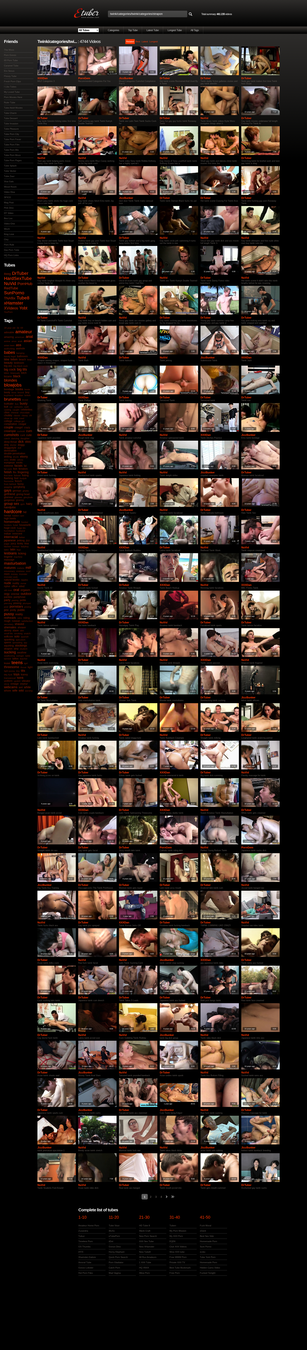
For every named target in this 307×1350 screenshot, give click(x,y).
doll (19, 448)
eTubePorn (114, 1236)
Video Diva (9, 192)
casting (7, 409)
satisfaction (27, 621)
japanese (10, 540)
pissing (17, 603)
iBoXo (112, 1231)
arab (20, 341)
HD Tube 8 (144, 1225)
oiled (21, 586)
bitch (24, 373)
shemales (10, 627)
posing (27, 606)
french (18, 481)
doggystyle (10, 447)
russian (16, 621)
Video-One (9, 223)
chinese (15, 412)
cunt (22, 435)
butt (6, 406)
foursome (9, 481)
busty (24, 403)
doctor (13, 445)
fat (25, 465)
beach (22, 359)
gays (7, 490)
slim (22, 630)
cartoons (18, 407)
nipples (24, 580)
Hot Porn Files (85, 1273)
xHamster (13, 303)
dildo (28, 441)
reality (19, 614)
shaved (19, 624)
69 (21, 328)
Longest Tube (175, 30)
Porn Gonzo (10, 55)
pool (6, 606)
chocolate (25, 412)
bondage (9, 389)
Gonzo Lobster (85, 1267)
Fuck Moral (205, 1225)
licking (22, 553)
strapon (8, 648)
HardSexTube (18, 278)
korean (16, 546)
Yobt (23, 308)
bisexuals (15, 373)
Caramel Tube (11, 65)
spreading (17, 642)
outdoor (26, 593)
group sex (11, 504)
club (16, 418)
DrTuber (20, 273)
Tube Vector (10, 171)
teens (17, 662)
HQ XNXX (144, 1267)
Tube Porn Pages (13, 160)
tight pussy (9, 671)
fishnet (17, 475)
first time (8, 475)
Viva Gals (9, 181)
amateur (23, 331)
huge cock (10, 527)
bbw (6, 359)
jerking (21, 540)
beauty (8, 362)
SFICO (7, 197)
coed (21, 418)
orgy (7, 593)
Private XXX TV (177, 1262)
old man (8, 590)
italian (22, 537)
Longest (154, 41)
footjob (23, 478)
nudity (15, 583)
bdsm (14, 359)
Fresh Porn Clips (12, 81)
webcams (10, 687)
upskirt (17, 681)
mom (7, 574)
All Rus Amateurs (147, 1257)
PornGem (84, 78)
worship (29, 690)
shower (22, 627)
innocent (17, 533)
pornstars (16, 606)
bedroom (19, 362)
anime (7, 341)
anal (29, 336)
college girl (19, 421)
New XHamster (146, 1246)
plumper (27, 603)
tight (30, 667)
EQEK (172, 1241)
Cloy (6, 239)
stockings (21, 645)
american (19, 337)
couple (8, 427)
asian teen (9, 345)
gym (22, 504)
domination (10, 450)
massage (9, 559)
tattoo (15, 658)
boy (27, 392)
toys (17, 674)
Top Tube (133, 30)
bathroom (22, 356)
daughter (25, 438)
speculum (20, 639)
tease (7, 663)
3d (18, 328)
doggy (21, 445)
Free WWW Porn (178, 1257)
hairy (29, 503)
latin (12, 549)
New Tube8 (145, 1252)
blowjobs (13, 385)
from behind (10, 484)
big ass (8, 366)
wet (21, 687)
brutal (25, 400)
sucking (10, 652)
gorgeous (9, 500)
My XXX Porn (176, 1236)
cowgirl (19, 427)
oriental (15, 594)
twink (20, 677)
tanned (7, 658)
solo (17, 636)
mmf (28, 571)
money (14, 574)
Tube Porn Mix (11, 150)
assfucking (9, 348)
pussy (9, 614)
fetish (8, 472)
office (15, 586)
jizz (28, 540)
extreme (8, 465)
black (16, 376)
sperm (7, 642)
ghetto (26, 490)
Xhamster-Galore (87, 1257)
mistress (20, 571)
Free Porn (174, 1273)
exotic (19, 462)
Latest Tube (152, 30)
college (8, 421)
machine (18, 557)
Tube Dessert (11, 118)
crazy (27, 427)
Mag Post (9, 202)
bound (21, 392)
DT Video (8, 213)
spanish (25, 636)
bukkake (9, 403)
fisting (25, 475)
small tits (8, 633)
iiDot (111, 1241)
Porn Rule (9, 244)
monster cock (11, 577)
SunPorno (14, 292)
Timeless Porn (85, 1241)
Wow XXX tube (177, 1252)
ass (18, 345)
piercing (8, 603)
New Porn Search (148, 1236)
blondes (10, 380)
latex (6, 549)
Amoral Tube (84, 1262)
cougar (22, 424)
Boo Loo (8, 218)
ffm (14, 472)
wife (14, 690)
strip (16, 648)
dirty (6, 445)
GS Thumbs (84, 1246)
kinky (20, 543)
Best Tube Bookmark (180, 1267)
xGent (203, 1231)
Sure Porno (205, 1246)
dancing (15, 438)
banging (20, 353)
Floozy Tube (10, 76)
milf (28, 568)
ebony (24, 456)
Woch (7, 229)
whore (7, 690)
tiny (18, 671)
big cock (10, 369)
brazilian (19, 395)
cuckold (21, 431)
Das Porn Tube (11, 250)
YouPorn (8, 312)
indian (7, 533)
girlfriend (9, 494)
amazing (9, 337)
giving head (23, 494)
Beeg (7, 273)
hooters (8, 525)
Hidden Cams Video (210, 1267)
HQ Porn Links (11, 255)
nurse (23, 583)
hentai (7, 515)
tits (23, 670)
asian (28, 341)
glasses (18, 497)
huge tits (21, 528)
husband (20, 531)
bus (17, 403)
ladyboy (25, 546)
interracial (11, 537)
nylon (7, 586)
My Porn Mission (177, 1231)
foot (16, 478)
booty (7, 392)
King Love (9, 234)
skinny (7, 630)
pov (6, 610)
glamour (8, 497)
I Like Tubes (10, 86)
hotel (15, 525)
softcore (8, 636)
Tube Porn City (11, 134)
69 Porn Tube (11, 60)
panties (8, 597)
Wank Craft (144, 1231)
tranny (24, 674)
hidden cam (18, 515)
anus (14, 341)
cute (29, 435)
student (23, 648)
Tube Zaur (9, 176)
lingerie (8, 556)
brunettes (12, 399)
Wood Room (10, 186)
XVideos (11, 308)
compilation (10, 424)
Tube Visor (114, 1225)
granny (20, 500)
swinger (20, 655)
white (27, 687)
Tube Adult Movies (13, 107)
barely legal (10, 356)
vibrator (26, 681)
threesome (11, 667)
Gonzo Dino (115, 1246)
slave (16, 630)
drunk (16, 456)
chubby (8, 415)
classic (17, 415)
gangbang (19, 486)
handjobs (10, 507)
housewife (25, 525)
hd (24, 512)
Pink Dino (9, 208)
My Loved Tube (12, 92)
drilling (8, 456)
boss (14, 392)
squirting (9, 645)
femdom (23, 468)
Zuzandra (83, 1231)
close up (8, 418)
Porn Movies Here (13, 97)
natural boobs (12, 579)
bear (29, 359)
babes (9, 352)
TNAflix (9, 298)
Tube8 (23, 297)
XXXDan (42, 78)
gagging (8, 487)
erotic (13, 459)
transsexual (10, 678)
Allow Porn (144, 1273)
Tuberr (172, 1225)
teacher (24, 658)
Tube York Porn (208, 1257)
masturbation (15, 563)
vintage (14, 683)
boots (27, 389)
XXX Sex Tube (146, 1241)
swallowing (9, 655)
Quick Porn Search (118, 1257)
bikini (6, 373)
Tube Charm (10, 113)
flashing (8, 478)
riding (26, 618)
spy (25, 642)
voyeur (24, 683)
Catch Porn (114, 1267)
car (11, 407)
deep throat (10, 441)
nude (7, 583)
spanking (9, 639)
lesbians (10, 553)
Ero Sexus (9, 71)
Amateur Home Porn (88, 1225)
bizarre (8, 376)
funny (20, 484)
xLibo (202, 1252)
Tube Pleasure (11, 129)
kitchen (7, 546)
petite (23, 600)
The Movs (9, 50)
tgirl (26, 663)
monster (23, 574)
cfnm (6, 412)
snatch (27, 633)
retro (19, 618)
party (7, 600)
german (17, 490)
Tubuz (81, 1236)
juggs (6, 543)
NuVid (10, 283)
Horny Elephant (116, 1252)
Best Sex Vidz (207, 1236)
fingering (23, 472)
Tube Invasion (11, 123)
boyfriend (8, 395)
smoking (18, 633)
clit (30, 415)
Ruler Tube (9, 102)
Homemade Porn (208, 1241)
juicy (13, 543)
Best (138, 41)
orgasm (25, 590)
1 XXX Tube (145, 1262)
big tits (22, 369)
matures (10, 567)
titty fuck (8, 674)
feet (15, 468)
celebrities (26, 409)
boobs (19, 389)
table (27, 655)
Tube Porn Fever (12, 139)
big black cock (20, 366)
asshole (20, 348)
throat (23, 667)
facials (18, 465)
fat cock (8, 469)
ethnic (20, 460)
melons (20, 568)
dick (21, 441)
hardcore (13, 511)
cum (29, 431)
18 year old (9, 328)
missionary (9, 571)
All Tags (195, 30)
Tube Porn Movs (12, 155)
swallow (21, 652)
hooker (24, 522)
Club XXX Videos (178, 1246)
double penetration (14, 453)
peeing (15, 600)
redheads (10, 617)
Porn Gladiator (116, 1262)
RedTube (11, 288)
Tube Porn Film (12, 144)
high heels (10, 518)
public (21, 610)
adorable (9, 332)
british (27, 395)
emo (6, 460)
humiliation (9, 531)
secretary (8, 624)
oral (16, 590)
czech (7, 438)
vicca (6, 684)
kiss (26, 543)
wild (21, 690)
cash (26, 407)
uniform (8, 681)
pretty (13, 610)
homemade (12, 521)
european (9, 462)
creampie (10, 431)
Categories (113, 30)
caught (15, 409)
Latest (145, 41)
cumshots (11, 435)
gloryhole (28, 497)
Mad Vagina (115, 1273)
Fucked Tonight (207, 1273)
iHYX (80, 1252)
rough (7, 621)
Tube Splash (10, 165)
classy (25, 415)
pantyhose (19, 597)
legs (19, 549)
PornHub (24, 284)
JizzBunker (126, 78)
